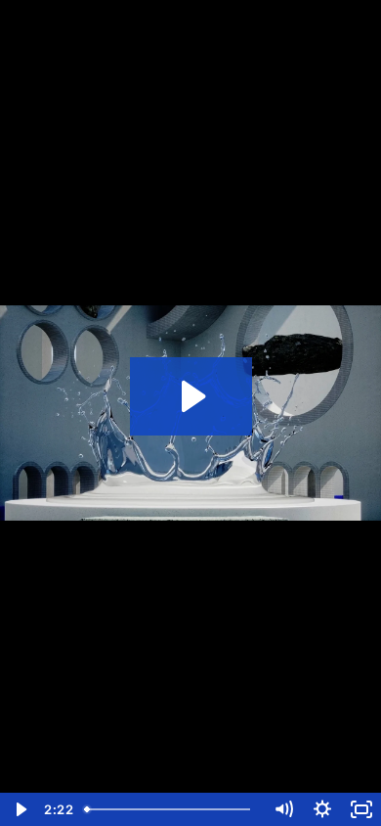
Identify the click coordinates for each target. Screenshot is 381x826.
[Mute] (283, 809)
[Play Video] (19, 809)
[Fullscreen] (361, 809)
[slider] (170, 809)
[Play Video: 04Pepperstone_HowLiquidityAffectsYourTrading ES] (191, 396)
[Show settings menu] (322, 809)
